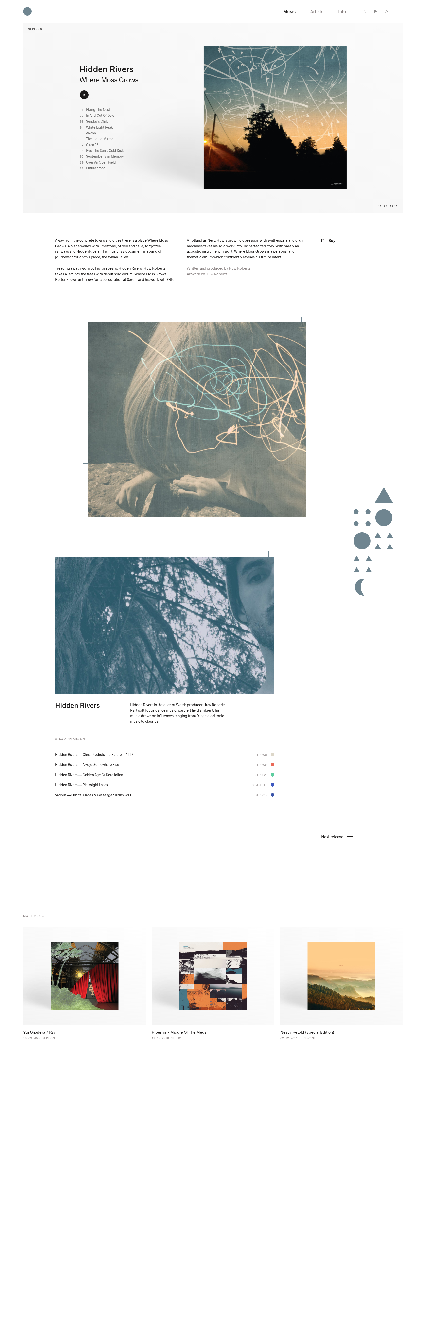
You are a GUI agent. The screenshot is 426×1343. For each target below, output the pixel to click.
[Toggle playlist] (397, 11)
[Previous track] (365, 11)
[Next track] (386, 11)
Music (289, 11)
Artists (316, 11)
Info (342, 11)
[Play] (375, 11)
